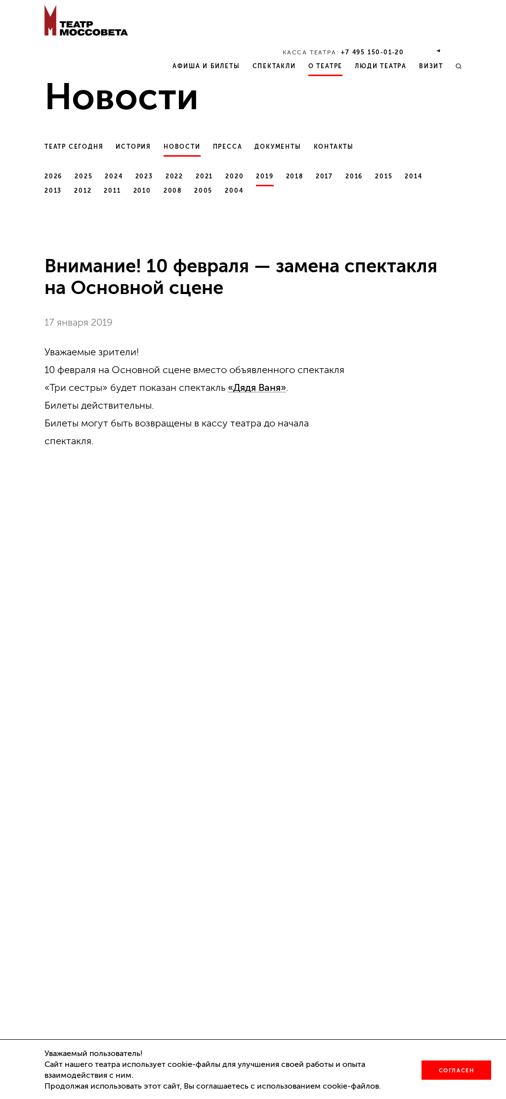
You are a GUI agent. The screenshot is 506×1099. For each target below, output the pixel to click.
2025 (83, 176)
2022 (174, 176)
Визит (431, 66)
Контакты (334, 146)
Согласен (456, 1070)
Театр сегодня (73, 146)
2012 (82, 190)
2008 (173, 190)
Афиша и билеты (206, 66)
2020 (234, 176)
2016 (354, 176)
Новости (182, 146)
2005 (203, 190)
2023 (144, 176)
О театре (325, 66)
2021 (204, 176)
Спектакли (274, 66)
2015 (383, 176)
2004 (234, 190)
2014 (413, 176)
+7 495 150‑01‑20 (372, 52)
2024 (114, 176)
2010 (142, 190)
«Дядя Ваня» (257, 387)
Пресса (228, 146)
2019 (264, 176)
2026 (53, 176)
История (133, 146)
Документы (277, 146)
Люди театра (381, 66)
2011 (112, 190)
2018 (294, 176)
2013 (53, 190)
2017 (324, 176)
